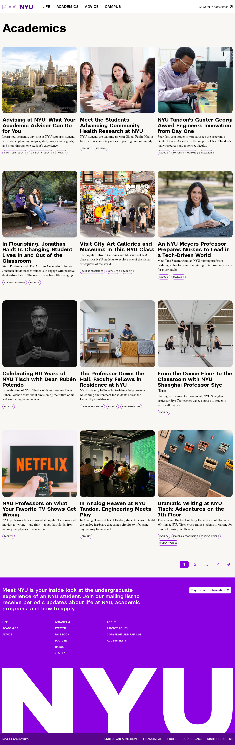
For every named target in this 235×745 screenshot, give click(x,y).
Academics (67, 6)
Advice (91, 6)
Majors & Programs (184, 153)
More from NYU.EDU (16, 739)
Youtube (61, 640)
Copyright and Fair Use (124, 634)
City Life (113, 271)
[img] (39, 80)
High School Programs (184, 739)
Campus (113, 6)
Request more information (208, 590)
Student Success (220, 739)
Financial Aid (153, 739)
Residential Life (131, 406)
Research (101, 148)
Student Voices (210, 536)
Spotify (60, 653)
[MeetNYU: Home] (17, 6)
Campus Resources (92, 271)
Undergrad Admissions (121, 739)
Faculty (61, 153)
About (111, 622)
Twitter (60, 628)
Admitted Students (15, 153)
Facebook (62, 634)
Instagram (62, 622)
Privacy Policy (117, 628)
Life (46, 6)
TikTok (59, 647)
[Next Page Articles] (229, 564)
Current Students (41, 153)
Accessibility (116, 640)
